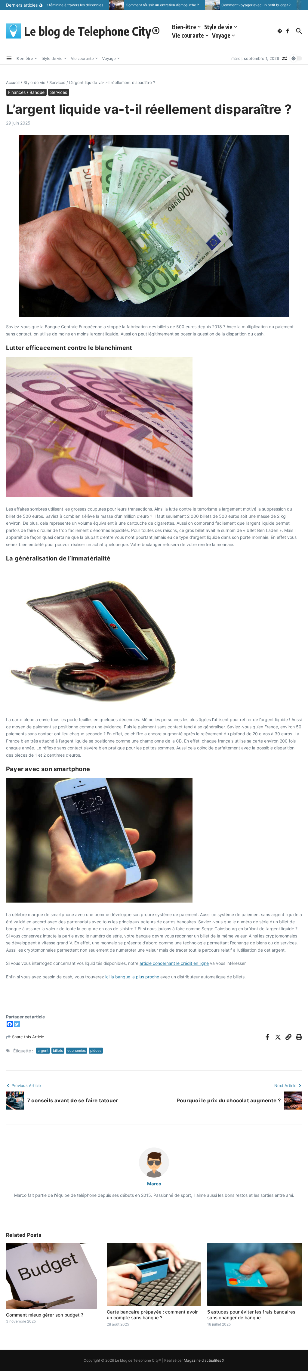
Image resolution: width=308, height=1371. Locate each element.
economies (76, 1050)
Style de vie (218, 26)
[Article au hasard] (284, 58)
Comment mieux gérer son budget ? (44, 1315)
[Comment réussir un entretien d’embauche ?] (105, 5)
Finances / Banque (26, 92)
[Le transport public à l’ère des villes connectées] (292, 5)
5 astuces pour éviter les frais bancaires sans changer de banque (251, 1315)
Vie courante (188, 35)
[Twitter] (17, 1024)
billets (58, 1050)
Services (57, 82)
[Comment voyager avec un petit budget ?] (201, 5)
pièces (95, 1050)
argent (43, 1050)
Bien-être (184, 26)
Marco (154, 1184)
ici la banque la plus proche (132, 976)
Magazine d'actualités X (204, 1360)
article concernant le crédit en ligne (174, 963)
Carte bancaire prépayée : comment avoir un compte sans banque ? (152, 1315)
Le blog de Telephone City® (92, 31)
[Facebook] (10, 1024)
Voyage (221, 35)
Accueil (13, 82)
